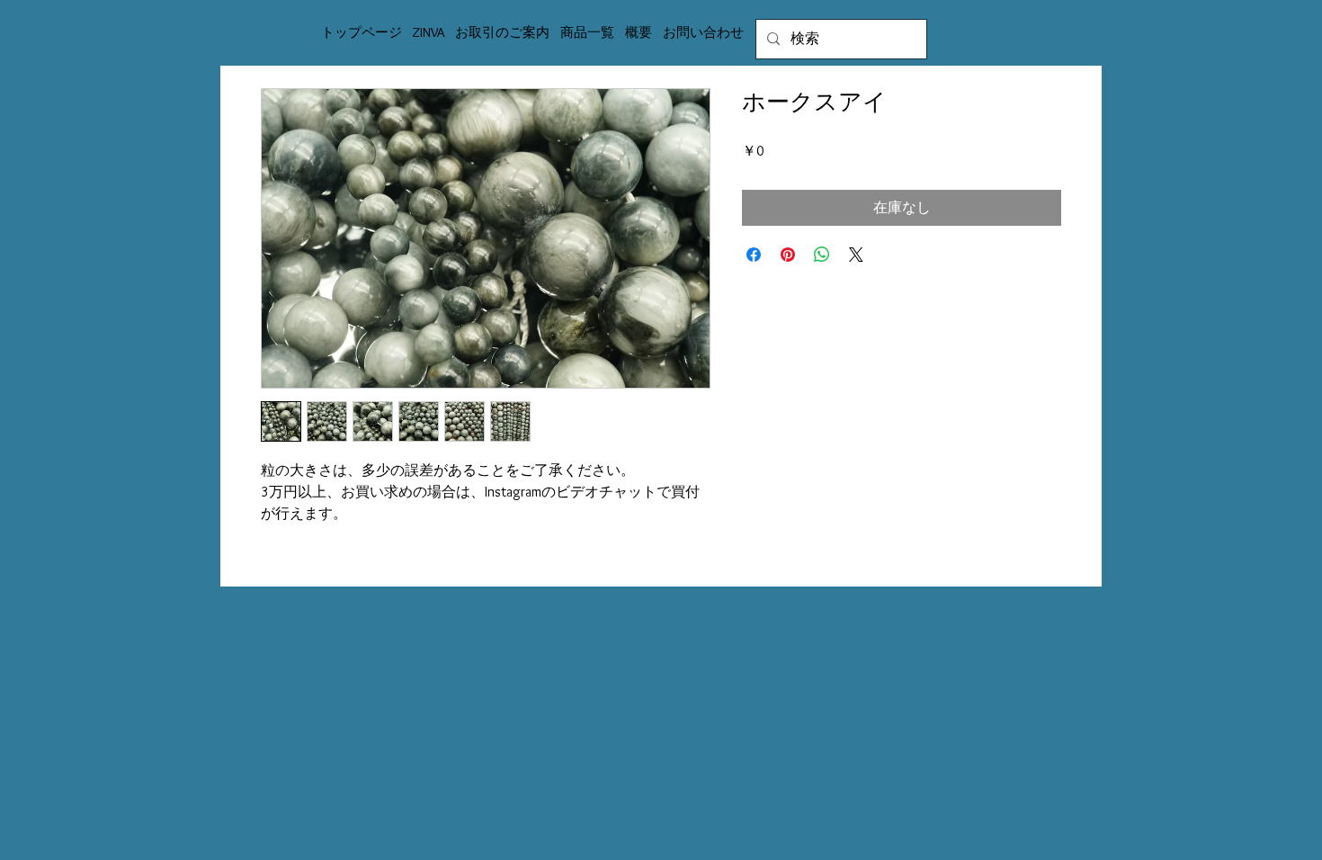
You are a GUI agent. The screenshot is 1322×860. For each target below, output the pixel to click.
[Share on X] (856, 254)
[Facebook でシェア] (753, 254)
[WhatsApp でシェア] (822, 254)
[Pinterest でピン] (788, 254)
